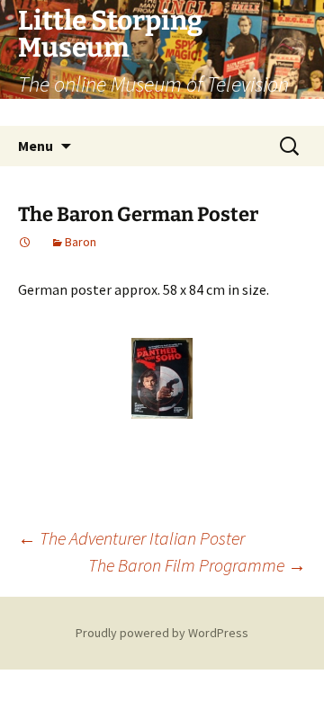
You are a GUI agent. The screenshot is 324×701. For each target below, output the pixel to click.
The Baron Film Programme (197, 565)
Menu (35, 146)
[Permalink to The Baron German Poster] (25, 242)
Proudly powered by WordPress (162, 633)
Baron (80, 242)
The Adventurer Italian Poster (131, 538)
